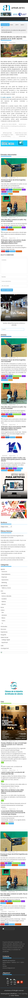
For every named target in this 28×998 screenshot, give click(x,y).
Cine (2, 612)
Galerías (10, 193)
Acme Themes (15, 995)
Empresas (4, 577)
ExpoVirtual (4, 642)
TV (2, 623)
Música (3, 618)
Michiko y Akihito (4, 128)
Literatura (4, 615)
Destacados (9, 191)
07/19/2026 (4, 178)
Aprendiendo (4, 585)
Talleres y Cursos (6, 588)
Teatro (3, 620)
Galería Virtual (5, 193)
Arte (7, 124)
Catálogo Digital (5, 639)
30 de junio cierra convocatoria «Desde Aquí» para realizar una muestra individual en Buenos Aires (13, 546)
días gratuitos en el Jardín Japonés (11, 126)
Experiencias (4, 470)
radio (2, 645)
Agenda (3, 124)
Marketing (4, 582)
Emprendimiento (5, 574)
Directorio (3, 629)
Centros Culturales (12, 124)
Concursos (4, 571)
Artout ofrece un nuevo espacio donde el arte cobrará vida (21, 134)
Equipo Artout (12, 42)
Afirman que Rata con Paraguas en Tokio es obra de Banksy (7, 134)
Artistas (10, 189)
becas (2, 607)
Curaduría (4, 191)
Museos (3, 604)
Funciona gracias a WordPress (9, 993)
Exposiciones (16, 191)
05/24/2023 (4, 788)
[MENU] (26, 19)
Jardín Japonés (22, 126)
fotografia (3, 634)
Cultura (23, 189)
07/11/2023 (4, 741)
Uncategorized (5, 648)
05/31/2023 (4, 770)
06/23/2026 (4, 238)
